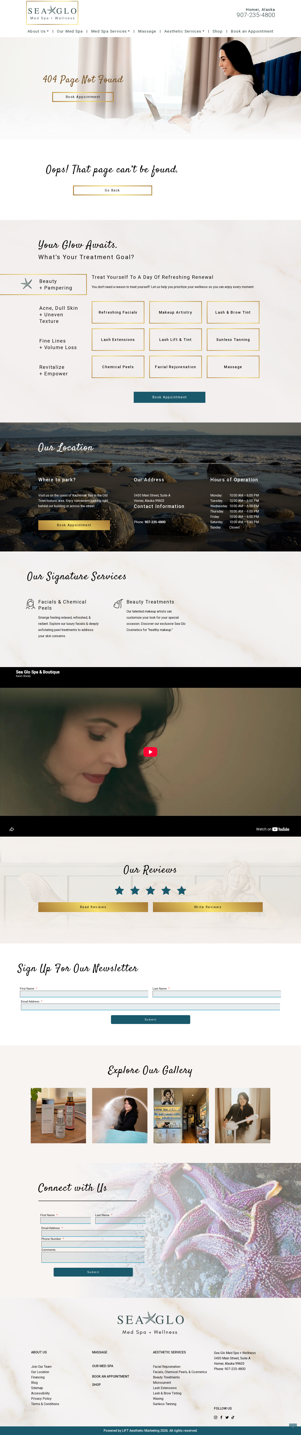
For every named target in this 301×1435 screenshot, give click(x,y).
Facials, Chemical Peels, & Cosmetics (180, 1372)
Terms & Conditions (45, 1404)
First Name (28, 988)
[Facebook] (221, 1417)
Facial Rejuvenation (166, 1367)
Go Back (112, 190)
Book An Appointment (110, 1376)
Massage (147, 31)
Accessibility (40, 1393)
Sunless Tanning (164, 1404)
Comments (48, 1249)
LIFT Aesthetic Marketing (141, 1431)
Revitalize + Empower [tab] (53, 370)
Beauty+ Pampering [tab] (55, 284)
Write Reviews (208, 907)
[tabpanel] (175, 327)
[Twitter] (227, 1417)
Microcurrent (162, 1383)
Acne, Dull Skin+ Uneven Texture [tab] (58, 314)
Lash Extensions (165, 1388)
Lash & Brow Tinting (167, 1393)
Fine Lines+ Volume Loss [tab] (58, 344)
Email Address (31, 1001)
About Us (37, 31)
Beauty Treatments (166, 1377)
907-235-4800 (256, 14)
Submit (151, 1019)
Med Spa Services (109, 31)
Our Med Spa (70, 31)
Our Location (40, 1372)
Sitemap (37, 1388)
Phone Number (52, 1238)
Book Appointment (83, 97)
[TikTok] (232, 1417)
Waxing (158, 1399)
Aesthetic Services (182, 31)
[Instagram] (215, 1417)
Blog (34, 1383)
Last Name (161, 988)
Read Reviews (93, 907)
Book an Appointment (252, 31)
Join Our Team (41, 1367)
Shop (218, 31)
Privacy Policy (41, 1399)
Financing (38, 1377)
